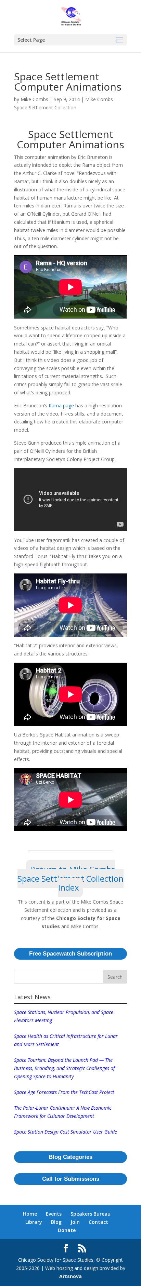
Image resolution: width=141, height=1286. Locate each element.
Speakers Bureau (90, 1213)
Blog (56, 1222)
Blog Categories (70, 1157)
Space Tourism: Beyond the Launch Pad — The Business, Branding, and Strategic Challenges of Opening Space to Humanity (64, 1068)
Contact (98, 1222)
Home (30, 1213)
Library (33, 1222)
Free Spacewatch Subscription (70, 953)
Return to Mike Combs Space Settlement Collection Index (70, 878)
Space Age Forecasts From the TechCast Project (64, 1092)
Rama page (61, 405)
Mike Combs (34, 99)
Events (54, 1213)
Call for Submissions (70, 1179)
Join (75, 1222)
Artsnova (70, 1276)
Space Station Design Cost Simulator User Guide (65, 1131)
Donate (67, 1230)
